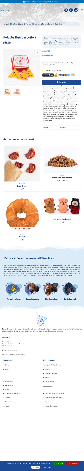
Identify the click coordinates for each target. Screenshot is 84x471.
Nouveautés (45, 65)
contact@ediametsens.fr (17, 355)
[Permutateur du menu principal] (82, 10)
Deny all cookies (73, 463)
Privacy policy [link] (47, 467)
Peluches (52, 65)
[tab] (61, 82)
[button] (37, 53)
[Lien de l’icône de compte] (66, 10)
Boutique (14, 24)
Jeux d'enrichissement (33, 24)
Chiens (52, 63)
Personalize (35, 467)
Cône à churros (53, 113)
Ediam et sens (48, 87)
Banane (57, 109)
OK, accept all (59, 463)
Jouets (21, 24)
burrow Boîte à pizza (58, 89)
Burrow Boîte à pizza (50, 44)
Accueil (6, 24)
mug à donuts (53, 111)
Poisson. (62, 113)
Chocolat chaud (66, 109)
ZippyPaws (63, 127)
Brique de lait (68, 111)
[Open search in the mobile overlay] (71, 10)
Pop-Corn (61, 111)
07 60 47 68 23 (12, 350)
